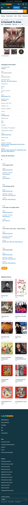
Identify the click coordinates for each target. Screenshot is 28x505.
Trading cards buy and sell (7, 490)
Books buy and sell (5, 469)
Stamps (3, 16)
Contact (3, 447)
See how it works (18, 1)
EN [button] (18, 4)
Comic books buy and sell (7, 464)
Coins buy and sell (5, 466)
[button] (23, 4)
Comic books (9, 16)
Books (19, 16)
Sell (8, 7)
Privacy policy (11, 501)
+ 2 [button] (18, 24)
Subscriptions (4, 433)
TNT (8, 81)
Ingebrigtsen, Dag (14, 144)
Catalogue (16, 7)
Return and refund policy (7, 452)
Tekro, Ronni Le (13, 81)
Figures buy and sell (6, 474)
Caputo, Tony (13, 150)
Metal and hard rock (6, 134)
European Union (5, 115)
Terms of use (4, 501)
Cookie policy (18, 501)
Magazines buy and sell (6, 472)
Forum (25, 7)
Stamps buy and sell (6, 461)
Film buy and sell (5, 487)
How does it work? (5, 442)
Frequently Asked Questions (7, 444)
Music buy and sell (5, 485)
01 (1, 92)
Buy (2, 7)
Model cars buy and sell (6, 482)
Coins (15, 16)
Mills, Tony (15, 24)
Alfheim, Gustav (5, 144)
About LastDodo (5, 422)
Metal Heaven (4, 96)
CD (22, 24)
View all (4, 268)
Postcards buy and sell (6, 480)
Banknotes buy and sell (6, 477)
